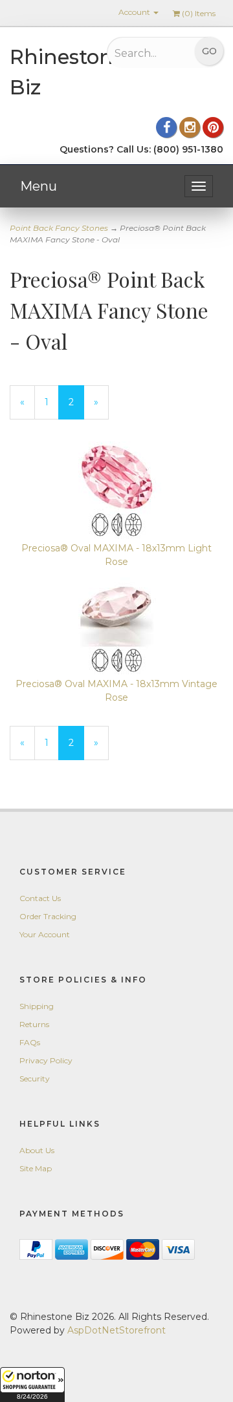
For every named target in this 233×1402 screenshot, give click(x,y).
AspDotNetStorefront (116, 1330)
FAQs (29, 1042)
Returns (34, 1024)
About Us (36, 1150)
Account (135, 12)
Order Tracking (47, 916)
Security (34, 1078)
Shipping (36, 1006)
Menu (38, 186)
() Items (199, 13)
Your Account (44, 934)
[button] (32, 1384)
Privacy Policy (45, 1060)
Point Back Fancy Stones (59, 228)
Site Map (35, 1168)
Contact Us (40, 898)
